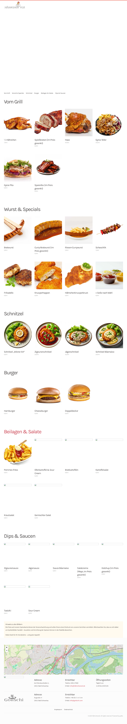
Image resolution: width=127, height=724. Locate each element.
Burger (36, 93)
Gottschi (77, 7)
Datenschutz (68, 709)
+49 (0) (77, 698)
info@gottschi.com (76, 700)
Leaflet (110, 674)
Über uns (65, 7)
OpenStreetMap (118, 674)
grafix (121, 716)
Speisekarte (51, 7)
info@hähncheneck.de (77, 686)
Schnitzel (29, 93)
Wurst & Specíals (18, 93)
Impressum (58, 709)
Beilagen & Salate (47, 93)
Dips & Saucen (60, 93)
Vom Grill (7, 93)
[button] (63, 658)
